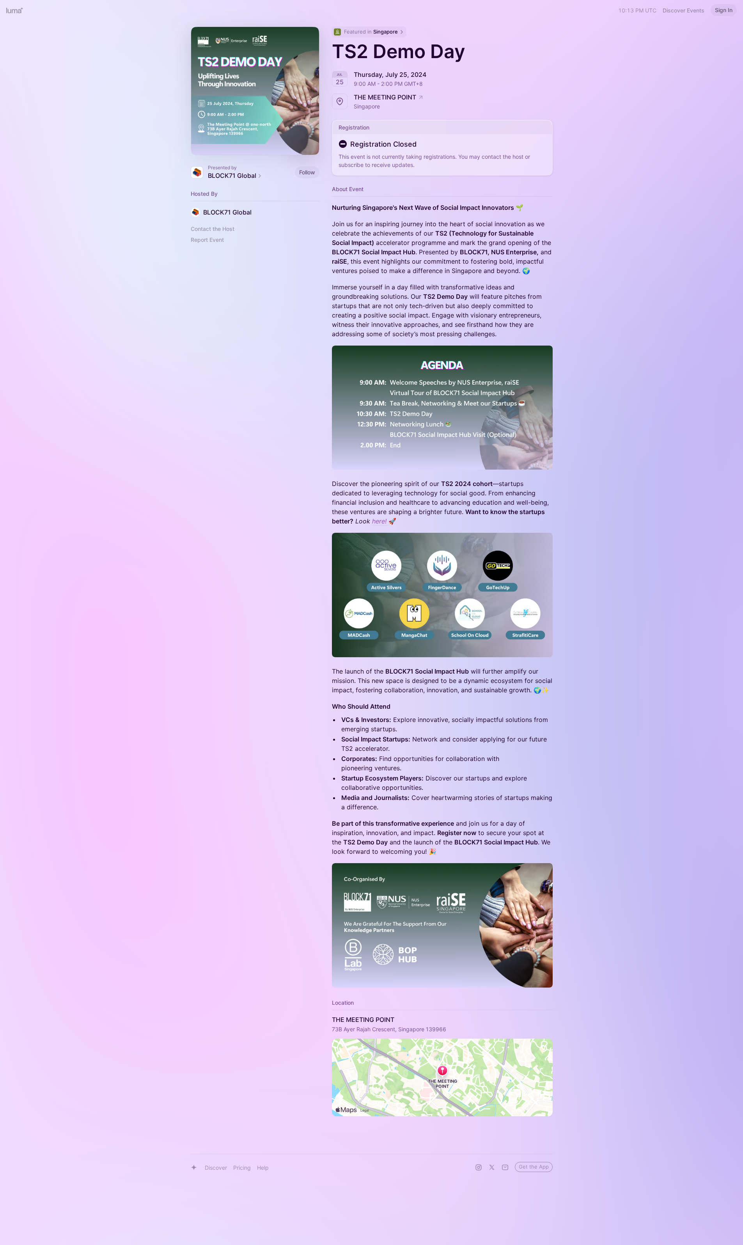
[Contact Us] (505, 1167)
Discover (216, 1167)
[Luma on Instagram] (478, 1167)
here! (380, 521)
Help (263, 1167)
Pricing (242, 1167)
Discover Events (683, 10)
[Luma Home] (14, 10)
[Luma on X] (491, 1167)
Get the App (534, 1166)
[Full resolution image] (442, 408)
